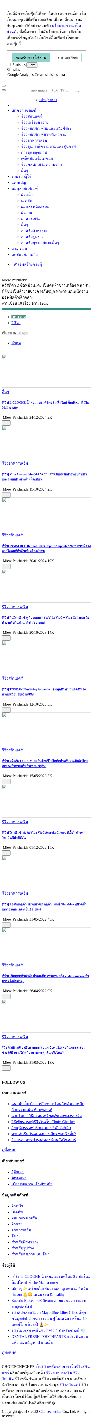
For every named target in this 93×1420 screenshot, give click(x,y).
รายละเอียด (67, 57)
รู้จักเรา (17, 1172)
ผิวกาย (26, 212)
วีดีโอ (16, 323)
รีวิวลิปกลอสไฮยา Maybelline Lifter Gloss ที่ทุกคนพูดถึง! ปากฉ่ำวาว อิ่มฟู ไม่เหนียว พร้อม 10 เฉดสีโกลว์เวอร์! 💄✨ (49, 1318)
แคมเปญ (18, 182)
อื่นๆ (24, 170)
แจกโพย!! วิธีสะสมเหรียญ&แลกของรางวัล (46, 1116)
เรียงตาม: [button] (15, 333)
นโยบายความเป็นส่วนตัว (31, 1184)
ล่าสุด (16, 343)
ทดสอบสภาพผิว (24, 254)
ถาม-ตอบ (19, 248)
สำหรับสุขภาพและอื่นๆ (40, 242)
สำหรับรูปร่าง (32, 236)
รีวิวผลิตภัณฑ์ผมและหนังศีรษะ (46, 128)
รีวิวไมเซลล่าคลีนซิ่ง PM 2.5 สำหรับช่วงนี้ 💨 (48, 1330)
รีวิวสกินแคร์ (31, 116)
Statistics (13, 70)
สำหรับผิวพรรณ (34, 230)
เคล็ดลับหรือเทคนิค (37, 158)
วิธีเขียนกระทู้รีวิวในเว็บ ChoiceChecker (43, 1122)
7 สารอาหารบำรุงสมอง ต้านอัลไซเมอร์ (43, 1140)
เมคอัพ (26, 200)
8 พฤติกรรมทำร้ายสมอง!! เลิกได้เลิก (41, 1128)
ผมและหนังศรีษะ (35, 206)
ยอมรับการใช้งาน (31, 57)
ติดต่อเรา (18, 1178)
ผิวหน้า (27, 194)
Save (32, 65)
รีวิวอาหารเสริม (34, 140)
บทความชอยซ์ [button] (23, 110)
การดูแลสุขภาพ (34, 152)
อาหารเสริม (31, 218)
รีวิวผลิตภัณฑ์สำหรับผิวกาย (43, 134)
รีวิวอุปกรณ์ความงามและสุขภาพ (48, 146)
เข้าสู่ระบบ (48, 100)
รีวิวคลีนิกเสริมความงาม (41, 164)
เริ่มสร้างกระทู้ (29, 264)
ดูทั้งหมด (9, 1150)
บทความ (18, 317)
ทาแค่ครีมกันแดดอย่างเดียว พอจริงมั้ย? (43, 1134)
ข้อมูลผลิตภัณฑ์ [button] (24, 188)
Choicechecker (50, 1411)
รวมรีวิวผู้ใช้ (21, 176)
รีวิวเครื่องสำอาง (35, 122)
